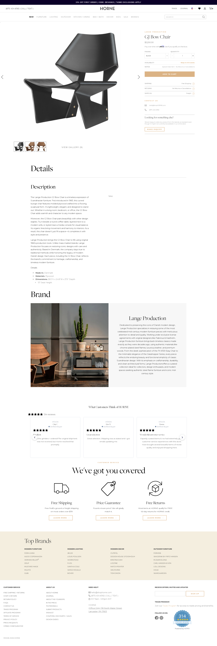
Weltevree (115, 570)
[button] (34, 437)
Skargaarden (160, 573)
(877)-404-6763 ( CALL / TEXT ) (104, 596)
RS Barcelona (160, 560)
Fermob (157, 553)
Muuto (27, 570)
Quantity (175, 51)
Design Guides (52, 619)
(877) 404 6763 (154, 110)
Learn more (60, 518)
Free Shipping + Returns (14, 593)
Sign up (195, 594)
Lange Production (155, 32)
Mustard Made (31, 567)
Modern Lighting (75, 549)
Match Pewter (117, 567)
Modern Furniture (33, 549)
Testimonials (52, 606)
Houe (156, 570)
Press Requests (11, 623)
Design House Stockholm (123, 556)
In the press (51, 603)
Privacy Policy (10, 619)
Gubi (26, 573)
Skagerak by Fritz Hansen (166, 556)
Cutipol (114, 553)
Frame (148, 51)
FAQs (6, 603)
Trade (174, 8)
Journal (184, 8)
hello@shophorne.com (101, 592)
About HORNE (52, 593)
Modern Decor (117, 549)
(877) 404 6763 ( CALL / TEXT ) (19, 8)
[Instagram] (161, 619)
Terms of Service (11, 616)
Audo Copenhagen (33, 556)
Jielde (70, 553)
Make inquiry (154, 129)
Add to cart (170, 74)
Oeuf (26, 563)
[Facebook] (156, 619)
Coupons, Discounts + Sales (59, 616)
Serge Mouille (74, 570)
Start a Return (10, 596)
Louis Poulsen (74, 556)
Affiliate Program (12, 613)
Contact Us (9, 606)
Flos (69, 563)
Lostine (114, 563)
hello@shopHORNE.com (157, 105)
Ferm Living (29, 553)
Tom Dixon (115, 573)
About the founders (55, 599)
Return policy (10, 599)
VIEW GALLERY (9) (72, 147)
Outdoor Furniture (163, 549)
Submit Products (54, 609)
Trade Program (11, 609)
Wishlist (49, 613)
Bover (70, 573)
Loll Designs (160, 567)
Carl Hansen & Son (162, 563)
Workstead (72, 560)
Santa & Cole (73, 567)
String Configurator (13, 626)
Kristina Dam (116, 560)
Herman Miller (31, 560)
